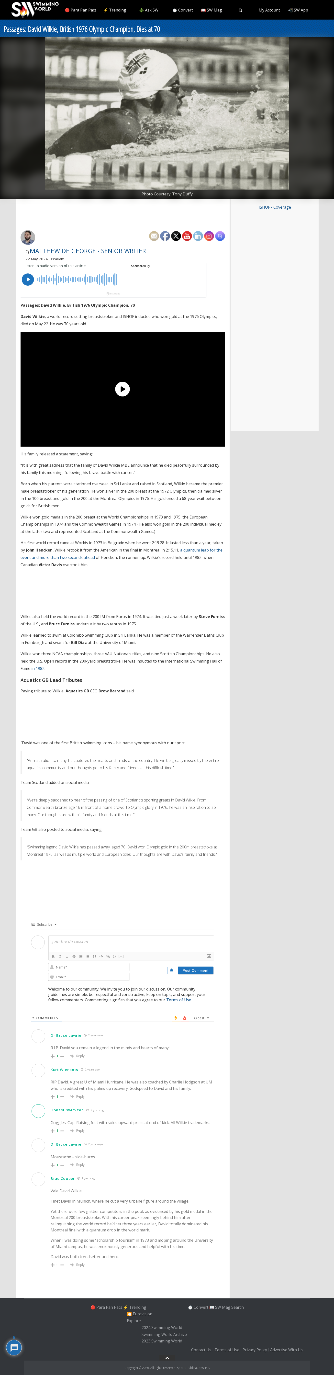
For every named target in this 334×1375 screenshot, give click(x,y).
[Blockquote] (94, 956)
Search (237, 1307)
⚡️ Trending (114, 10)
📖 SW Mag (211, 10)
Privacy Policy (255, 1349)
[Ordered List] (80, 956)
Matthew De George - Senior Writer (88, 251)
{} (114, 956)
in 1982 (38, 668)
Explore (134, 1320)
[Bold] (53, 956)
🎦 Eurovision (139, 1314)
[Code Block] (101, 956)
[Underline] (67, 956)
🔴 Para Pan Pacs (81, 10)
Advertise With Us (286, 1349)
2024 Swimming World (162, 1327)
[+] (121, 956)
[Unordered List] (87, 956)
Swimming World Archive (164, 1334)
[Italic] (60, 956)
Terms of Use (178, 1000)
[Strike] (73, 956)
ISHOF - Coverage (275, 207)
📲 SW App (298, 10)
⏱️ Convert (182, 10)
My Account (269, 10)
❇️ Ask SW (148, 10)
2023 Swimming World (162, 1341)
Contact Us (201, 1349)
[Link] (108, 956)
